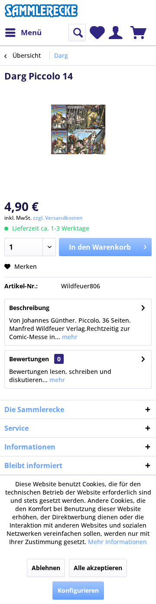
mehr (69, 337)
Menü (31, 32)
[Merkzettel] (97, 32)
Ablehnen (46, 568)
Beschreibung (29, 308)
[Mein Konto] (115, 32)
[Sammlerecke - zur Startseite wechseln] (41, 12)
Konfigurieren (78, 590)
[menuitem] (23, 32)
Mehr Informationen (117, 542)
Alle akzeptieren (98, 568)
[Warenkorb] (138, 32)
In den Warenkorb (100, 247)
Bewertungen (29, 359)
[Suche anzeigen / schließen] (77, 32)
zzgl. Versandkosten (58, 217)
